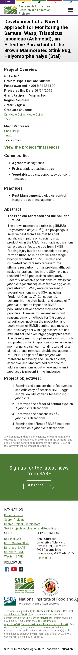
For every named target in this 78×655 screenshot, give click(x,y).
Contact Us (44, 558)
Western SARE (13, 556)
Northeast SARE (14, 547)
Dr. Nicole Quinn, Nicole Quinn (23, 114)
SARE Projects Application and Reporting (30, 528)
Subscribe (35, 485)
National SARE (13, 539)
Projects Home (13, 515)
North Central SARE (16, 543)
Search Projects (14, 519)
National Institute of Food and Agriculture (43, 624)
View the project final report (31, 147)
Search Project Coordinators (22, 524)
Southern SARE (14, 552)
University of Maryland (38, 617)
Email (9, 119)
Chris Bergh (12, 131)
